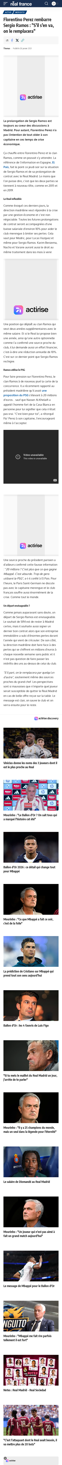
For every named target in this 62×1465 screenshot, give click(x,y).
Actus (8, 12)
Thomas (6, 48)
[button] (6, 3)
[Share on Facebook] (11, 40)
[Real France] (22, 3)
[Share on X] (17, 40)
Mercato (20, 12)
